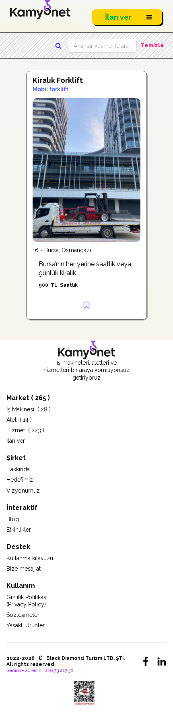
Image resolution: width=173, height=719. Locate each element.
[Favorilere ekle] (86, 305)
